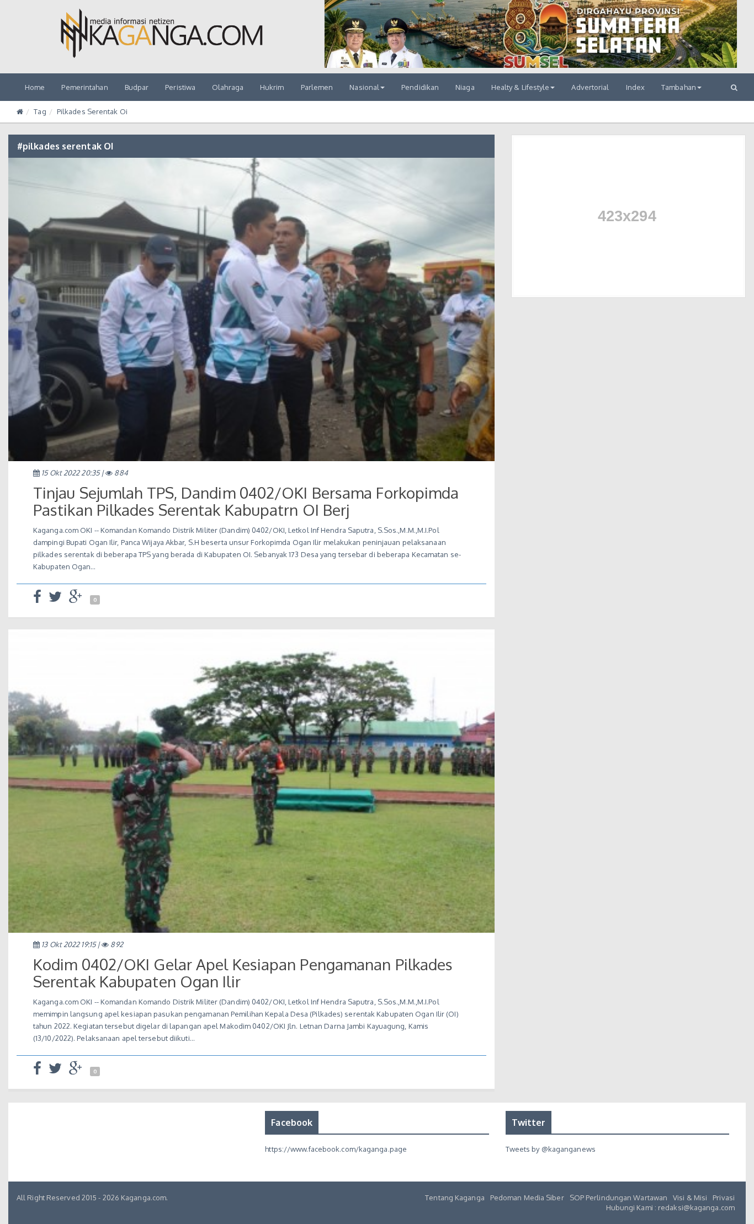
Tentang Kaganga (455, 1197)
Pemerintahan (84, 87)
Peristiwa (180, 87)
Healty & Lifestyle (520, 87)
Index (635, 87)
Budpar (137, 87)
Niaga (465, 87)
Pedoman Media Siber (527, 1197)
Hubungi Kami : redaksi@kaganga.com (670, 1207)
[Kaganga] (162, 33)
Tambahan (678, 87)
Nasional (364, 87)
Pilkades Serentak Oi (92, 111)
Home (35, 87)
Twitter (529, 1122)
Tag (40, 111)
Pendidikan (420, 87)
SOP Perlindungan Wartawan (619, 1197)
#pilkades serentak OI (65, 146)
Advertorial (590, 87)
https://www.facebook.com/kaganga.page (336, 1149)
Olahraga (227, 87)
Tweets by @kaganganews (551, 1149)
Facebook (291, 1122)
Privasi (724, 1197)
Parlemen (317, 87)
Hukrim (272, 87)
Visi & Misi (690, 1197)
